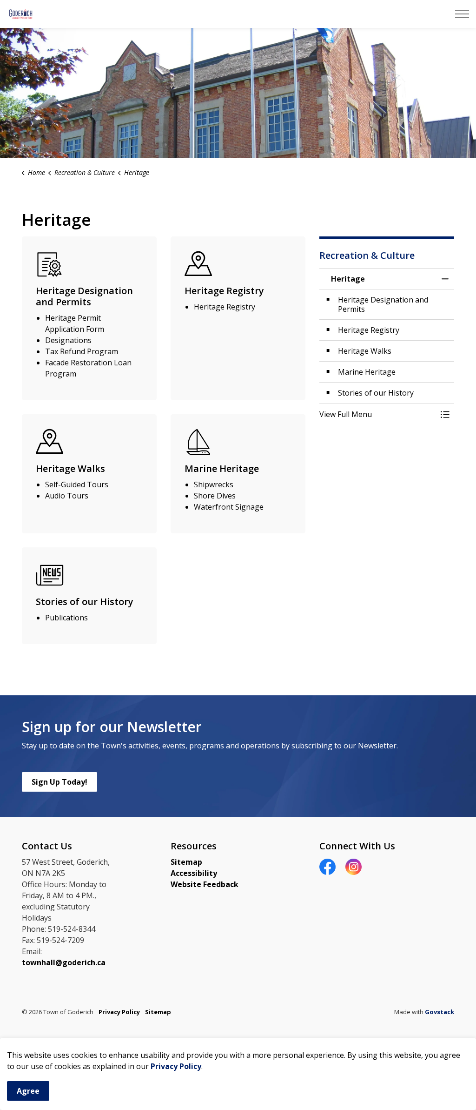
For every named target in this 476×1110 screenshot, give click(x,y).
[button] (377, 414)
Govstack (439, 1012)
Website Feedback (204, 884)
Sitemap (186, 862)
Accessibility (194, 873)
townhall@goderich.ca (64, 962)
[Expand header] (462, 14)
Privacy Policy (176, 1066)
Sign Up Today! (59, 782)
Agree (28, 1091)
